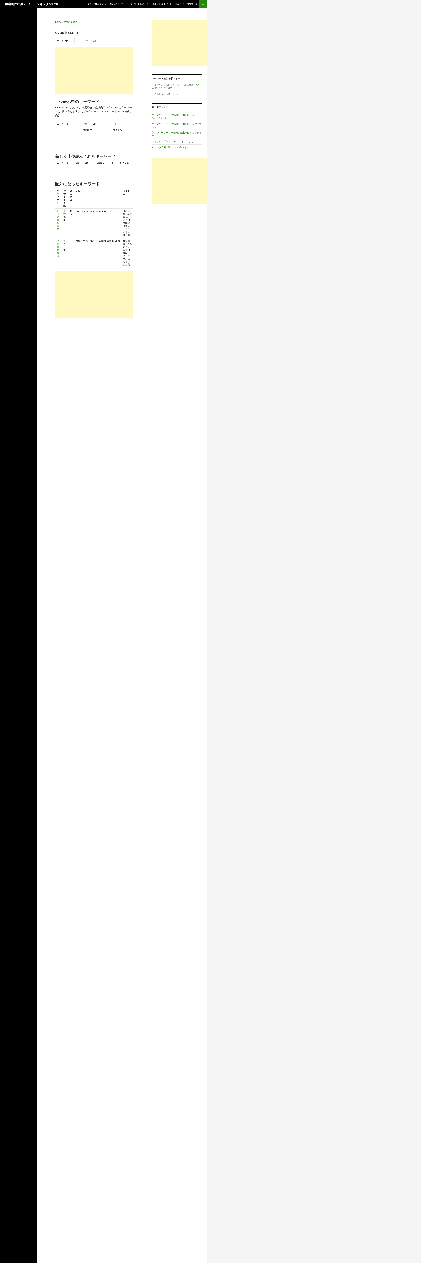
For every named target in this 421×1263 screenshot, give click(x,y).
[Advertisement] (94, 70)
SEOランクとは (89, 40)
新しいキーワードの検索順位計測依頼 (171, 114)
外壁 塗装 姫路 (58, 248)
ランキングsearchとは (96, 4)
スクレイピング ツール (162, 4)
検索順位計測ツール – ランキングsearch (31, 4)
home (58, 21)
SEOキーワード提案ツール (186, 4)
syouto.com (70, 21)
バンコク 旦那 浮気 (161, 147)
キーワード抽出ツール (140, 4)
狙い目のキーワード (118, 4)
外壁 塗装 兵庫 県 (58, 220)
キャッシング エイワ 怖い (165, 141)
